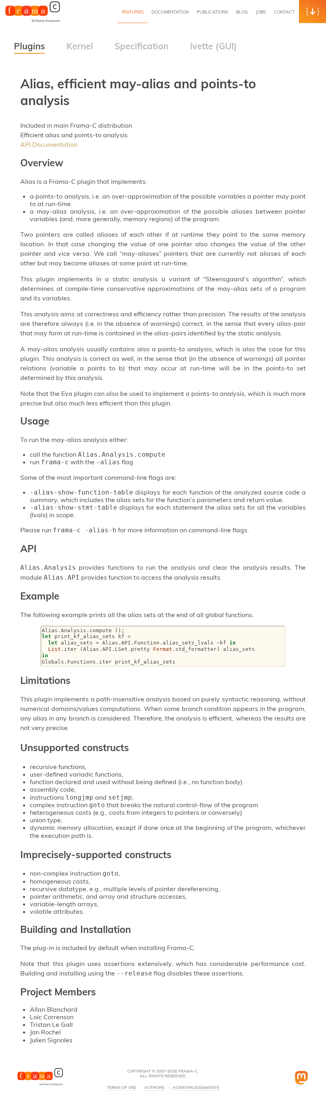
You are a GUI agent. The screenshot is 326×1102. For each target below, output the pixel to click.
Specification (141, 46)
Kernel (79, 46)
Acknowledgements (196, 1087)
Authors (154, 1087)
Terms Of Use (121, 1087)
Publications (212, 12)
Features (133, 12)
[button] (312, 11)
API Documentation (49, 144)
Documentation (170, 12)
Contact (284, 12)
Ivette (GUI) (213, 46)
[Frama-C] (32, 21)
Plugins (29, 46)
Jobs (261, 12)
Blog (242, 12)
